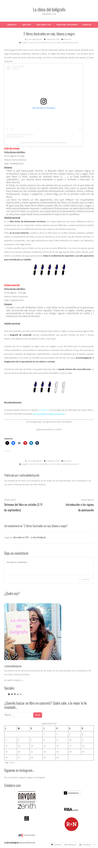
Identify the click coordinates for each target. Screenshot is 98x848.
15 (45, 745)
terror (77, 42)
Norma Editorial (40, 413)
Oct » (12, 762)
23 (57, 751)
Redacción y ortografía (67, 24)
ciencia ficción (34, 42)
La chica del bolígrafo (49, 9)
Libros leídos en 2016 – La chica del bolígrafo (29, 537)
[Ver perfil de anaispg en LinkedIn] (18, 694)
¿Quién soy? (12, 24)
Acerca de (87, 24)
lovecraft (52, 42)
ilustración (44, 42)
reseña (58, 42)
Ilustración (67, 39)
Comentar (85, 579)
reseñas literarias (68, 42)
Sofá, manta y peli (44, 24)
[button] (26, 796)
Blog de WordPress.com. (27, 842)
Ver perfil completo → (14, 680)
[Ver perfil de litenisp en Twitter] (12, 694)
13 (19, 745)
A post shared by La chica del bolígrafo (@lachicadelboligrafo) (43, 142)
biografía (25, 42)
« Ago (6, 762)
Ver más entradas (38, 484)
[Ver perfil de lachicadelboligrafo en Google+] (21, 694)
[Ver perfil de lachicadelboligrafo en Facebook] (9, 694)
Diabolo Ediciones (57, 413)
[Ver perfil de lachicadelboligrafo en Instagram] (15, 694)
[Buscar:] (18, 714)
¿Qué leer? (26, 24)
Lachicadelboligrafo (34, 39)
